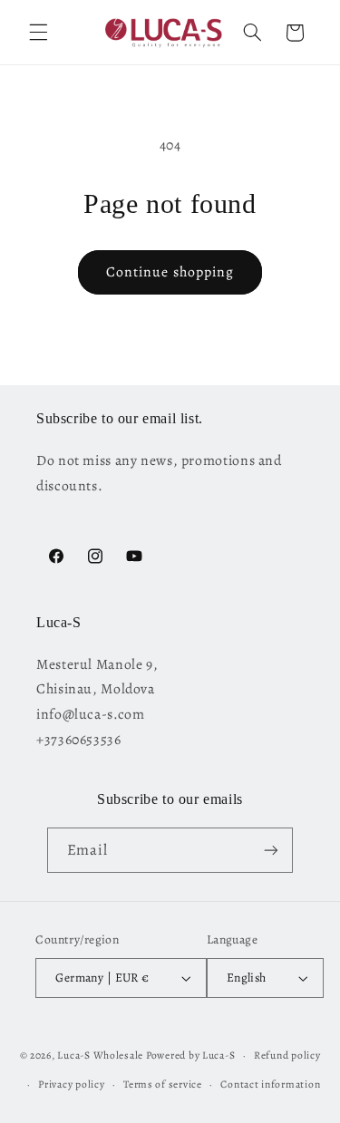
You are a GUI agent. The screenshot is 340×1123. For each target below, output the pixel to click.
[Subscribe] (271, 850)
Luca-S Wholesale (100, 1055)
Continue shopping (170, 271)
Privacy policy (71, 1084)
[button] (38, 32)
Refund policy (287, 1055)
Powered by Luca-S (191, 1055)
